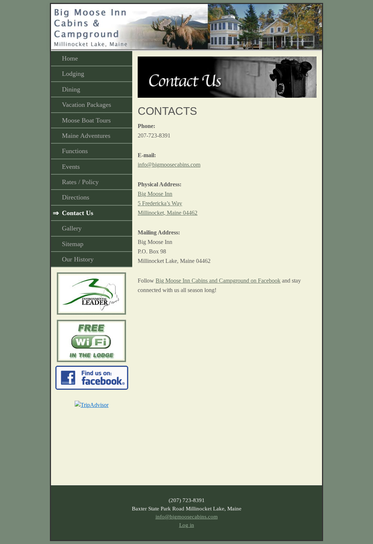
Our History (78, 259)
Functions (75, 151)
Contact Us (77, 213)
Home (70, 58)
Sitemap (72, 244)
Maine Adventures (86, 135)
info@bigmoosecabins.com (169, 165)
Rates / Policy (80, 182)
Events (71, 166)
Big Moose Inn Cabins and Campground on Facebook (218, 280)
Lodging (73, 73)
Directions (75, 197)
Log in (186, 525)
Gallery (72, 228)
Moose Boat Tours (86, 120)
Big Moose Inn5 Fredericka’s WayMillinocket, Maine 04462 (167, 203)
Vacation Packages (86, 104)
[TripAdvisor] (92, 405)
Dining (71, 89)
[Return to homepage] (186, 8)
